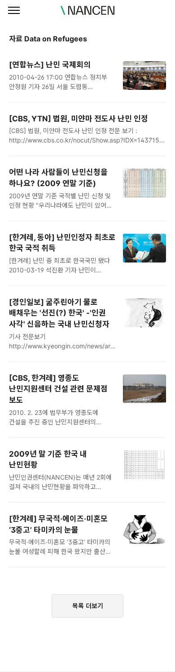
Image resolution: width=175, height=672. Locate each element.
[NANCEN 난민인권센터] (87, 10)
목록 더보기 (87, 606)
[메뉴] (14, 11)
